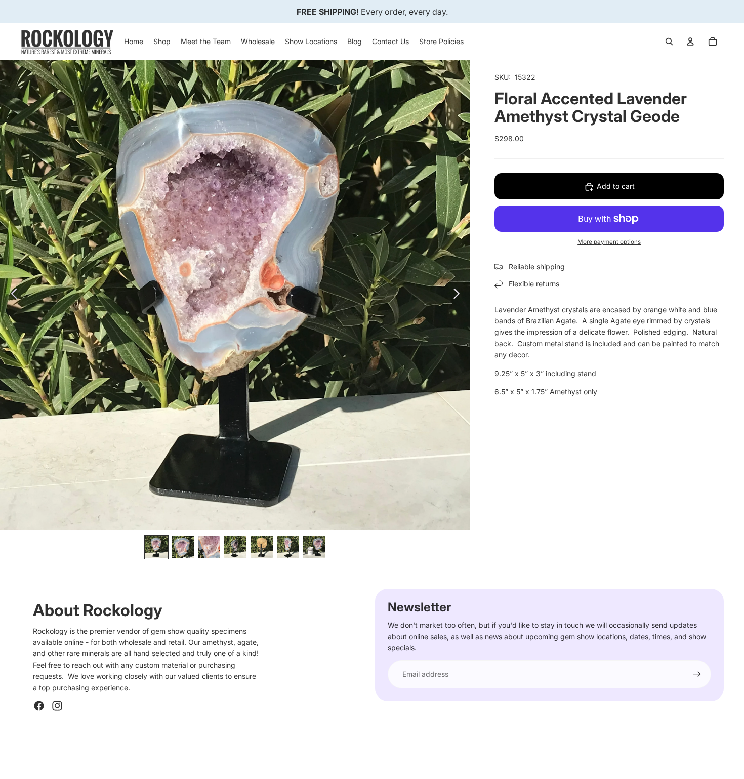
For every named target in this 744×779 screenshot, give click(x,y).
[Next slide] (459, 295)
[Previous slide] (11, 295)
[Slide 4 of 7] (235, 547)
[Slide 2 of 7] (183, 547)
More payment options (609, 241)
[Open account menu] (690, 41)
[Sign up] (697, 674)
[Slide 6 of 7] (288, 547)
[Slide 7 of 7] (314, 547)
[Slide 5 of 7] (262, 547)
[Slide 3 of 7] (209, 547)
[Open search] (669, 41)
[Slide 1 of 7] (156, 547)
